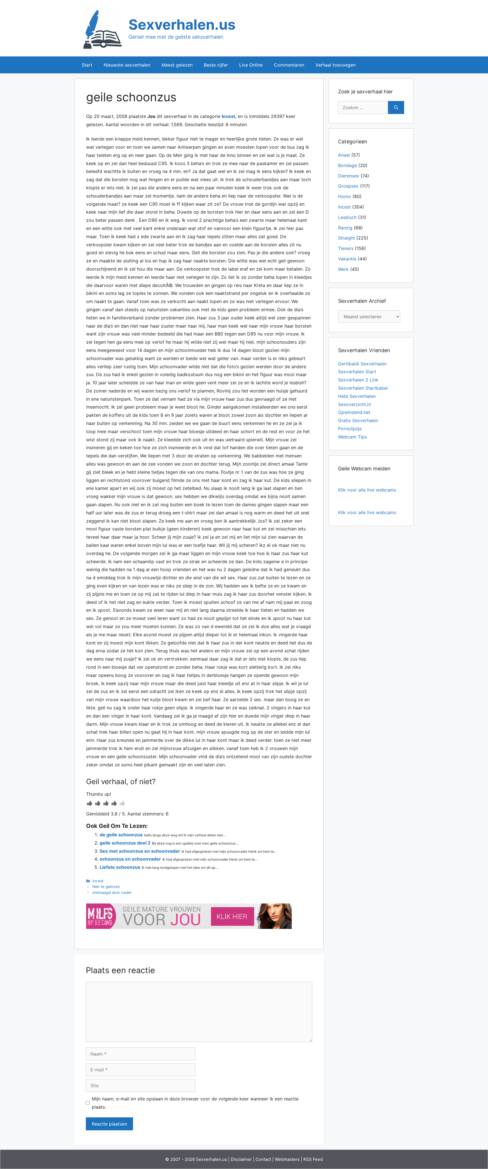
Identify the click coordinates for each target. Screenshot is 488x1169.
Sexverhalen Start (357, 371)
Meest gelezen (177, 65)
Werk (343, 269)
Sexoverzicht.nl (354, 404)
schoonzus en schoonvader (130, 859)
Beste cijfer (216, 65)
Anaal (344, 155)
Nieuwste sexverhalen (127, 65)
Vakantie (347, 259)
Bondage (347, 165)
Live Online (251, 65)
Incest (228, 116)
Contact (263, 1159)
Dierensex (348, 176)
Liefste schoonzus (120, 867)
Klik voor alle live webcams (367, 490)
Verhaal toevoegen (335, 65)
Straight (346, 238)
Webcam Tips (352, 437)
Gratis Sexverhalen (358, 420)
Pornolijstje (350, 428)
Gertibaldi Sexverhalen (362, 364)
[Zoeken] (396, 107)
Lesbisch (347, 217)
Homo (344, 196)
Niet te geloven (106, 886)
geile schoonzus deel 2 (125, 843)
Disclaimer (241, 1159)
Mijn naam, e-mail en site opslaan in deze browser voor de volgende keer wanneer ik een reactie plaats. (195, 1103)
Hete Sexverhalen (357, 396)
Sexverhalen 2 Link (358, 380)
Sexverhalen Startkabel (363, 388)
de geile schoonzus (121, 834)
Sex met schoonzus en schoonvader (140, 851)
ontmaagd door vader (112, 892)
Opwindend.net (354, 412)
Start (87, 65)
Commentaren (289, 65)
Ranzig (345, 228)
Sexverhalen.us (182, 24)
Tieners (346, 248)
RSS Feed (313, 1159)
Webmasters (287, 1159)
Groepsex (348, 186)
